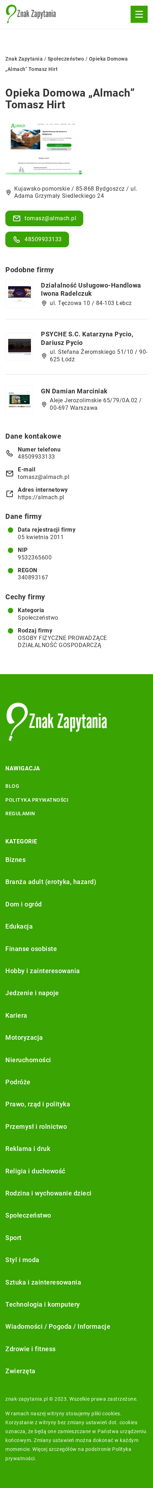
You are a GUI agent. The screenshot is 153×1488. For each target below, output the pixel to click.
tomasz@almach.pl (50, 218)
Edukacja (19, 926)
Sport (13, 1237)
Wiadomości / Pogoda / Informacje (57, 1326)
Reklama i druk (27, 1148)
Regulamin (20, 813)
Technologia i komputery (42, 1304)
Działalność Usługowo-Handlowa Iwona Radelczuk (91, 289)
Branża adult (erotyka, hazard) (50, 881)
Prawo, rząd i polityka (37, 1104)
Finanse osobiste (31, 948)
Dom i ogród (23, 904)
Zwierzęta (20, 1371)
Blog (12, 786)
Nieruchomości (28, 1060)
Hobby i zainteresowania (42, 971)
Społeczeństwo (38, 617)
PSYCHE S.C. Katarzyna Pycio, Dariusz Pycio (87, 338)
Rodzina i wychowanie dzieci (48, 1193)
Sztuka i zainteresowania (43, 1282)
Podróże (18, 1082)
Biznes (15, 859)
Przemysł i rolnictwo (36, 1126)
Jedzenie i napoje (32, 993)
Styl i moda (22, 1260)
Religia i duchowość (35, 1171)
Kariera (16, 1015)
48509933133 (43, 239)
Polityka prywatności (36, 800)
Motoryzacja (24, 1037)
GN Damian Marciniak (74, 391)
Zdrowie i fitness (30, 1349)
